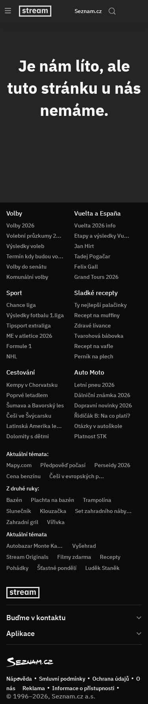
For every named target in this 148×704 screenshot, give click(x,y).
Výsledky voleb (25, 246)
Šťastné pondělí (57, 568)
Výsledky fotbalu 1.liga (35, 315)
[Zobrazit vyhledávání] (112, 11)
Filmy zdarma (74, 556)
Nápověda (19, 678)
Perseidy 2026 (112, 465)
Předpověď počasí (63, 465)
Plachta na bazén (52, 499)
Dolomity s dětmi (27, 436)
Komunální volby (27, 276)
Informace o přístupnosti (83, 688)
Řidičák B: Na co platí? (102, 415)
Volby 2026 (20, 225)
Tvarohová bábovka (99, 335)
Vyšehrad (84, 545)
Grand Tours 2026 (96, 276)
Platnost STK (90, 436)
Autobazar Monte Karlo (35, 545)
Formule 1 (19, 346)
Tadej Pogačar (92, 256)
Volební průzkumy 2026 (36, 235)
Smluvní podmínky (62, 678)
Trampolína (97, 499)
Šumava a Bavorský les (35, 405)
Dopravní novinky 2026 (103, 405)
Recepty (110, 556)
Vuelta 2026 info (95, 225)
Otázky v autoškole (98, 426)
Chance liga (21, 304)
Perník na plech (93, 356)
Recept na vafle (93, 346)
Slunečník (18, 511)
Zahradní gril (22, 522)
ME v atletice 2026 (29, 335)
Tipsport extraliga (28, 325)
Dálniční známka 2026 (102, 395)
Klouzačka (53, 511)
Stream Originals (27, 556)
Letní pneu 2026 (94, 384)
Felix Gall (86, 266)
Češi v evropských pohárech (84, 476)
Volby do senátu (26, 266)
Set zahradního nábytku (105, 511)
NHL (11, 356)
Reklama (33, 688)
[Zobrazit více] (74, 617)
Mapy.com (19, 465)
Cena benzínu (23, 476)
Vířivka (56, 522)
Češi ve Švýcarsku (28, 415)
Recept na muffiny (97, 315)
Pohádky (17, 568)
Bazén (14, 499)
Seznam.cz (88, 11)
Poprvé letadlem (27, 395)
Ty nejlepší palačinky (100, 304)
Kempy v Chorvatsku (32, 384)
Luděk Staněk (102, 568)
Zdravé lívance (92, 325)
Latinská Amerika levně (36, 426)
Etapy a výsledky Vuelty (103, 235)
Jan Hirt (84, 246)
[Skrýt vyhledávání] (66, 11)
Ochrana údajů (110, 678)
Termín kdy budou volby (36, 256)
